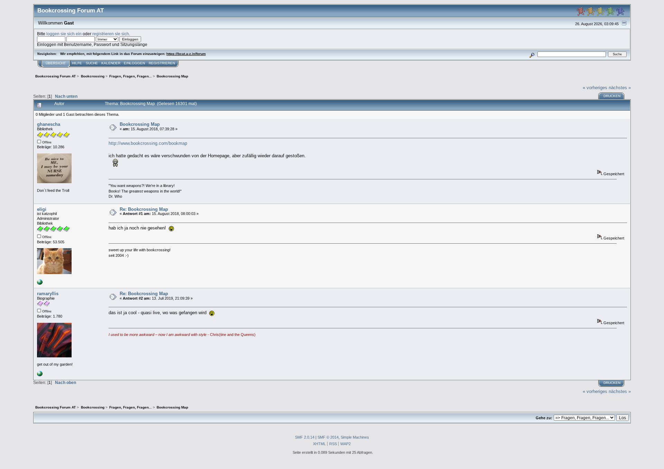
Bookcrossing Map (140, 124)
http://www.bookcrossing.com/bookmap (148, 143)
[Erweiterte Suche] (532, 54)
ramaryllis (47, 293)
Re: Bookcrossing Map (144, 209)
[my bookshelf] (40, 375)
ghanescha (48, 124)
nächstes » (620, 87)
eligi (41, 209)
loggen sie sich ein (64, 33)
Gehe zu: (544, 418)
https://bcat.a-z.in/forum (186, 54)
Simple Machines (355, 437)
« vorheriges (595, 87)
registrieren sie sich (110, 33)
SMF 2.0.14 (304, 437)
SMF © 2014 (328, 437)
